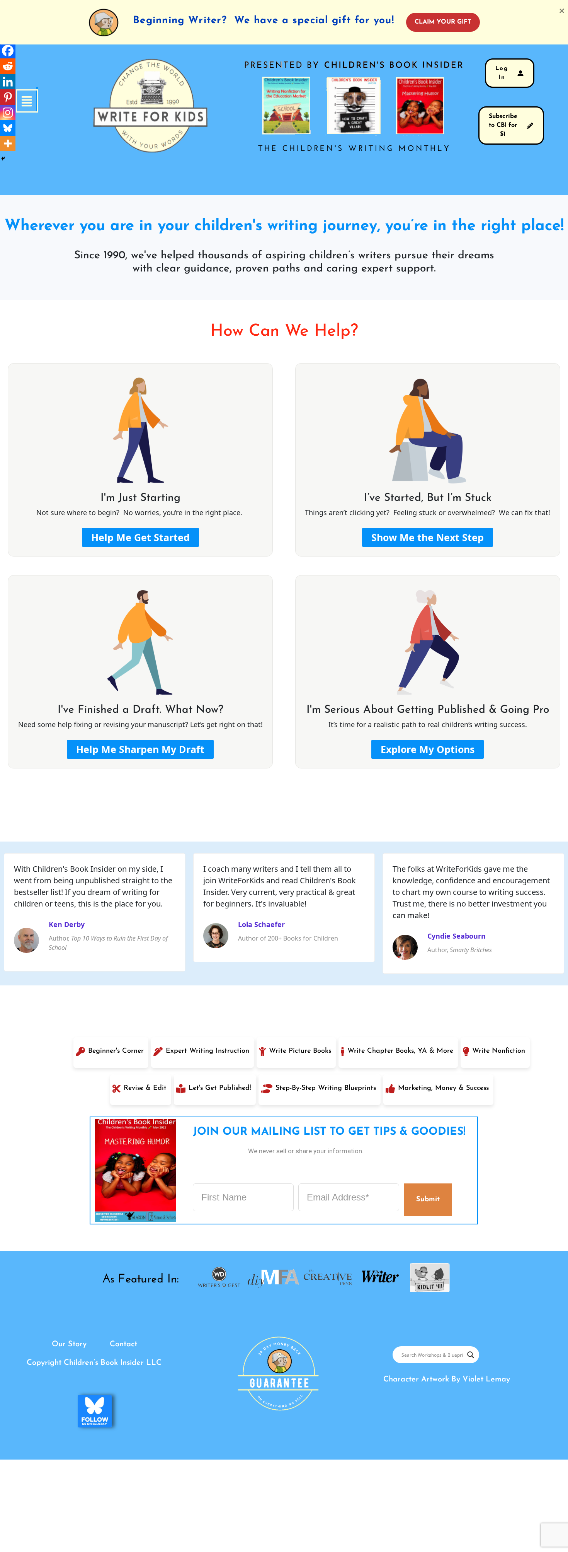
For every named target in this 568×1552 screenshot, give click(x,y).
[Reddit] (7, 66)
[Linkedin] (7, 81)
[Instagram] (7, 112)
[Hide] (3, 158)
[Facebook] (7, 50)
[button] (37, 101)
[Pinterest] (7, 97)
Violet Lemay (486, 1379)
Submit (427, 1199)
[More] (7, 143)
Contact (123, 1344)
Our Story (69, 1344)
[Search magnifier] (470, 1354)
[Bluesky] (7, 128)
